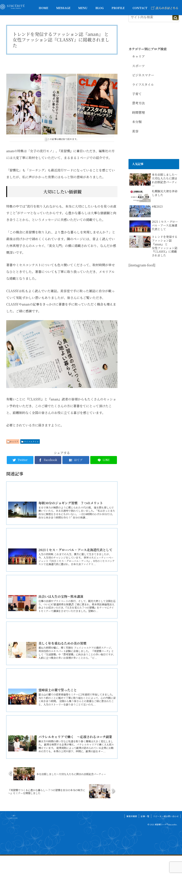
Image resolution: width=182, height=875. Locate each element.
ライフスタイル (31, 441)
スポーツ (138, 65)
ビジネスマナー (143, 75)
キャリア (13, 441)
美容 (135, 131)
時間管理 (138, 112)
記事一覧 (145, 816)
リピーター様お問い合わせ (166, 816)
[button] (175, 17)
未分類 (137, 121)
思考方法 (138, 103)
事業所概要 (131, 816)
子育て (137, 93)
